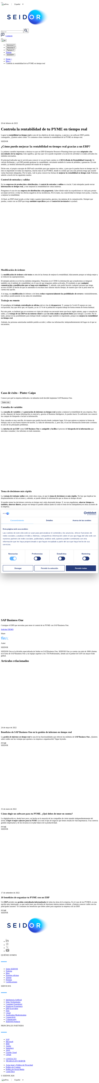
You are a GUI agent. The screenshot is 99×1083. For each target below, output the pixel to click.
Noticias (9, 971)
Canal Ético (10, 1072)
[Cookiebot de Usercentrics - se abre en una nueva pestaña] (85, 513)
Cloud (8, 1013)
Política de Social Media (15, 1069)
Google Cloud (11, 1052)
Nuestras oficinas (12, 975)
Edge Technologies (13, 1002)
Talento (8, 52)
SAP (7, 1039)
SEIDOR (10, 55)
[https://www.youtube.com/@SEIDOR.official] (7, 951)
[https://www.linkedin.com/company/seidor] (7, 941)
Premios (9, 980)
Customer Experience (14, 1004)
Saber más (6, 402)
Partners (10, 50)
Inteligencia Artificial (14, 1000)
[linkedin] (4, 638)
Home (9, 59)
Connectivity (11, 1017)
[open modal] (2, 2)
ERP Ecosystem (12, 1008)
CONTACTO (11, 1059)
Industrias (10, 47)
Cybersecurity (11, 1019)
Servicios (10, 45)
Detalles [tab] (49, 520)
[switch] (37, 558)
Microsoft (9, 1042)
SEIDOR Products (13, 1022)
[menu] (2, 38)
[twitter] (7, 638)
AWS (8, 1050)
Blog (8, 61)
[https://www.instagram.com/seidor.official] (7, 945)
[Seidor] (28, 17)
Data (7, 1011)
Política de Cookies (13, 1067)
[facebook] (2, 638)
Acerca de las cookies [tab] (82, 520)
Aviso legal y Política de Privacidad (19, 1065)
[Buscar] (26, 31)
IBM (7, 1044)
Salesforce (10, 1048)
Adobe (8, 1046)
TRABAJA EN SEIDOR (15, 1061)
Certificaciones (11, 982)
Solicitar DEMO (7, 629)
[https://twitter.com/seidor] (7, 948)
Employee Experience (14, 1006)
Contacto (9, 36)
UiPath (8, 1055)
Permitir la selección (49, 568)
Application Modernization (16, 1015)
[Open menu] (4, 40)
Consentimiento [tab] (17, 520)
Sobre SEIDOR (12, 969)
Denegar (18, 568)
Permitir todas (81, 568)
